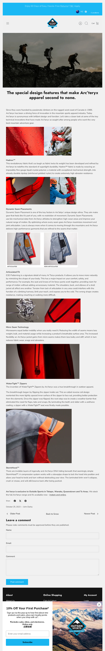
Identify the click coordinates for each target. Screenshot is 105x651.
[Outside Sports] (52, 23)
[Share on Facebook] (15, 500)
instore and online (57, 494)
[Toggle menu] (9, 23)
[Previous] (8, 6)
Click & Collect (49, 600)
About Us (10, 600)
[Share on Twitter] (20, 500)
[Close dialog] (99, 604)
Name (8, 530)
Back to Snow (52, 514)
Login (86, 600)
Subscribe (28, 642)
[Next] (97, 6)
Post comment (17, 582)
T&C (71, 5)
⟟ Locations (95, 13)
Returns (64, 5)
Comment (10, 556)
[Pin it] (25, 500)
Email (8, 543)
